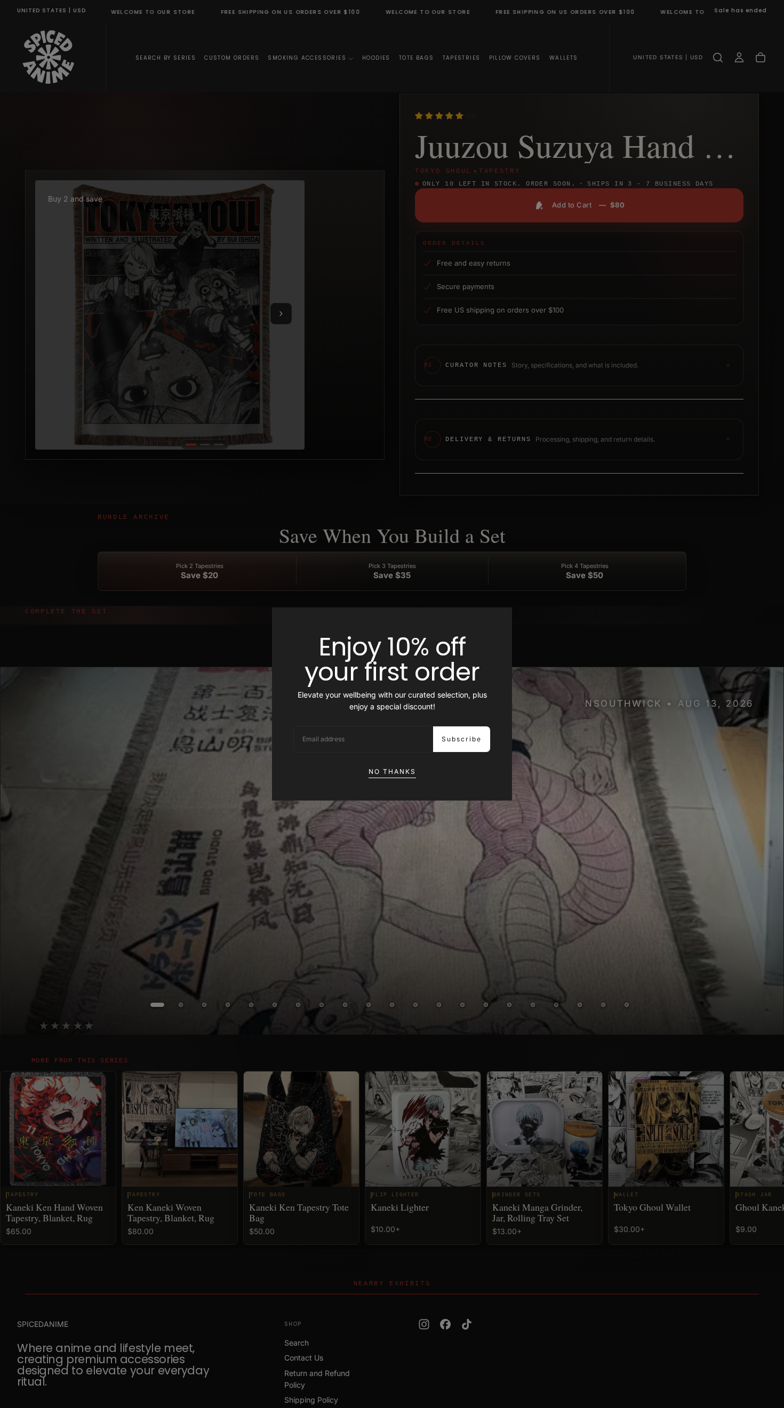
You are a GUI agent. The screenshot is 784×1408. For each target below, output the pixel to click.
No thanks (392, 771)
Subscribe (462, 739)
